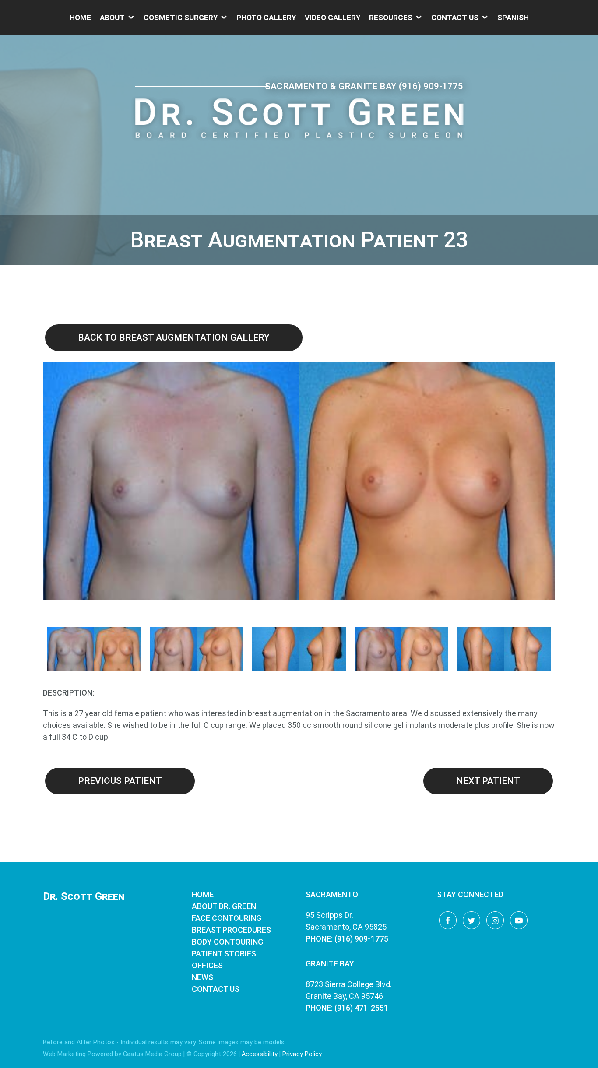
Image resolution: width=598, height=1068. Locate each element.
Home (80, 17)
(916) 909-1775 (431, 86)
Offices (207, 965)
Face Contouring (226, 918)
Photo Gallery (266, 17)
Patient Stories (224, 953)
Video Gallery (332, 17)
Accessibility (260, 1054)
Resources (390, 17)
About (112, 17)
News (202, 977)
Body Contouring (227, 941)
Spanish (513, 17)
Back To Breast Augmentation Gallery (174, 337)
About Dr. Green (224, 906)
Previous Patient (120, 781)
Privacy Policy (302, 1054)
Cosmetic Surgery (181, 17)
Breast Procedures (231, 929)
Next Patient (488, 781)
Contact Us (454, 17)
